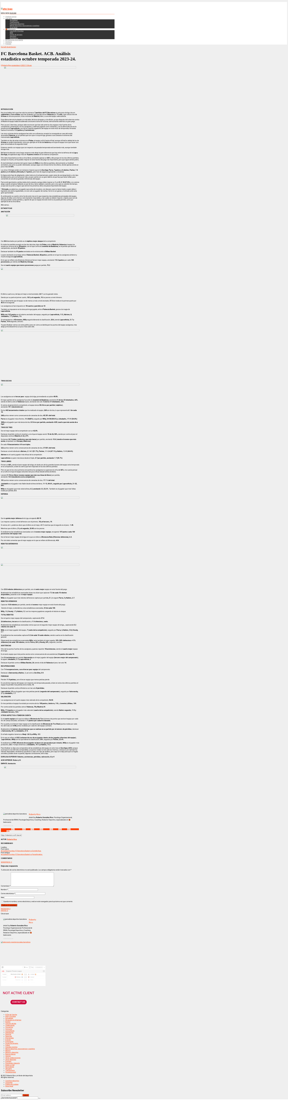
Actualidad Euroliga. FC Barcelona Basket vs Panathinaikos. (22, 854)
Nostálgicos (14, 38)
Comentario (5, 886)
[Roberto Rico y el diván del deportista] (6, 9)
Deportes (8, 1036)
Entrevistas (9, 1041)
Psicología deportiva (17, 24)
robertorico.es (8, 826)
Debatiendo (9, 1032)
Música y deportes (11, 1052)
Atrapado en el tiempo (13, 1020)
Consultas (8, 1082)
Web (2, 897)
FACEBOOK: (5, 909)
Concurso (8, 1029)
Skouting (13, 36)
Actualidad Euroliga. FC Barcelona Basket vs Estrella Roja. (21, 851)
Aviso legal (9, 1086)
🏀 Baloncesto (10, 29)
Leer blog (8, 18)
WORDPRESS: (6, 862)
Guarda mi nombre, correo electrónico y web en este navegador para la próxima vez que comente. (38, 901)
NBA (11, 33)
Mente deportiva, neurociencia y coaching (24, 26)
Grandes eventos (11, 1047)
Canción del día (10, 1023)
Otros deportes (10, 1060)
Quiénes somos (10, 17)
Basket (7, 1022)
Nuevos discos (10, 1054)
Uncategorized (10, 1072)
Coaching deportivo (12, 1081)
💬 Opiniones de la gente (14, 40)
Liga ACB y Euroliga (17, 31)
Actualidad (14, 20)
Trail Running (14, 22)
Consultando (9, 1031)
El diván (8, 1040)
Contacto (8, 42)
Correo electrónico (8, 893)
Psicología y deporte (12, 1063)
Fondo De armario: (11, 1043)
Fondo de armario (16, 35)
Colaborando (10, 1025)
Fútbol (7, 1045)
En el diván (13, 27)
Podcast (8, 44)
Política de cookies (11, 1084)
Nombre (4, 889)
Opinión (8, 1056)
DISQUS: (4, 911)
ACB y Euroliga (10, 1016)
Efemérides (9, 1038)
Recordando (9, 1067)
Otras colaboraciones (12, 1058)
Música (7, 1050)
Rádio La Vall (9, 1065)
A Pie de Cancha (11, 1014)
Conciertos (9, 1027)
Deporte (8, 1034)
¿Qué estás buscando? (9, 1098)
